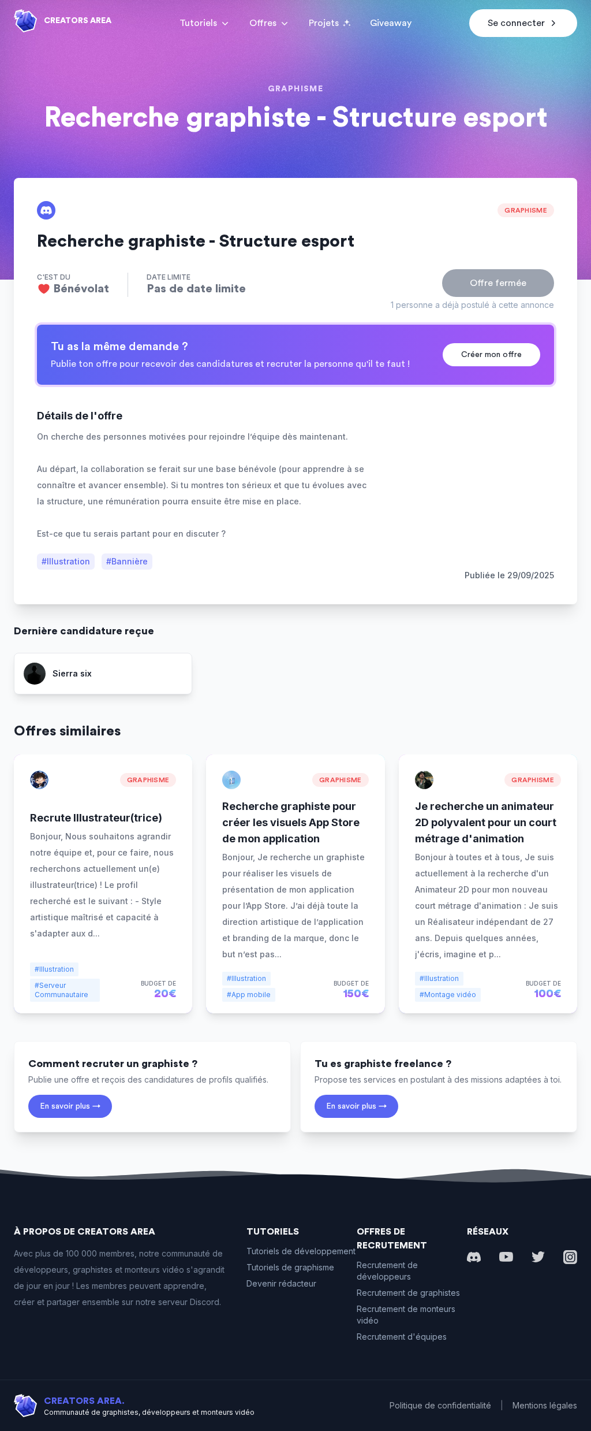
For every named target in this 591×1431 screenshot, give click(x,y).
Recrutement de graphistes (408, 1293)
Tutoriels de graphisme (290, 1267)
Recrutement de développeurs (387, 1270)
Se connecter (516, 23)
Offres (262, 23)
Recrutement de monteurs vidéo (406, 1314)
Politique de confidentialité (440, 1405)
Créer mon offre (491, 355)
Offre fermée (498, 283)
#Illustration (66, 561)
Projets (324, 23)
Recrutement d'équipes (402, 1336)
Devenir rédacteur (281, 1283)
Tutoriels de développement (301, 1251)
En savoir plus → (70, 1106)
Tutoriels (198, 23)
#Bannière (127, 561)
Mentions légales (545, 1405)
